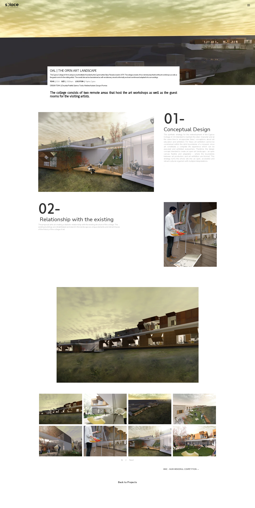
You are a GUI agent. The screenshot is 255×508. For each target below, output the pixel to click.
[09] (194, 423)
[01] (105, 455)
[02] (149, 455)
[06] (105, 423)
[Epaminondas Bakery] (96, 191)
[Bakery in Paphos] (128, 382)
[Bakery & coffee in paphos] (190, 266)
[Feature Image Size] (149, 423)
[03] (60, 455)
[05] (194, 455)
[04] (60, 423)
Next (131, 460)
